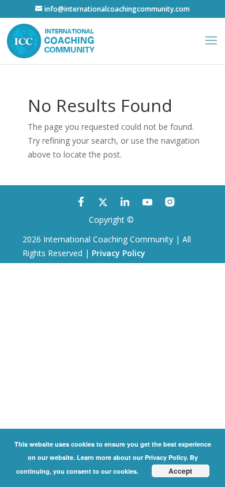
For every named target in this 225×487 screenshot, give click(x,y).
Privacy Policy (118, 253)
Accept (180, 471)
